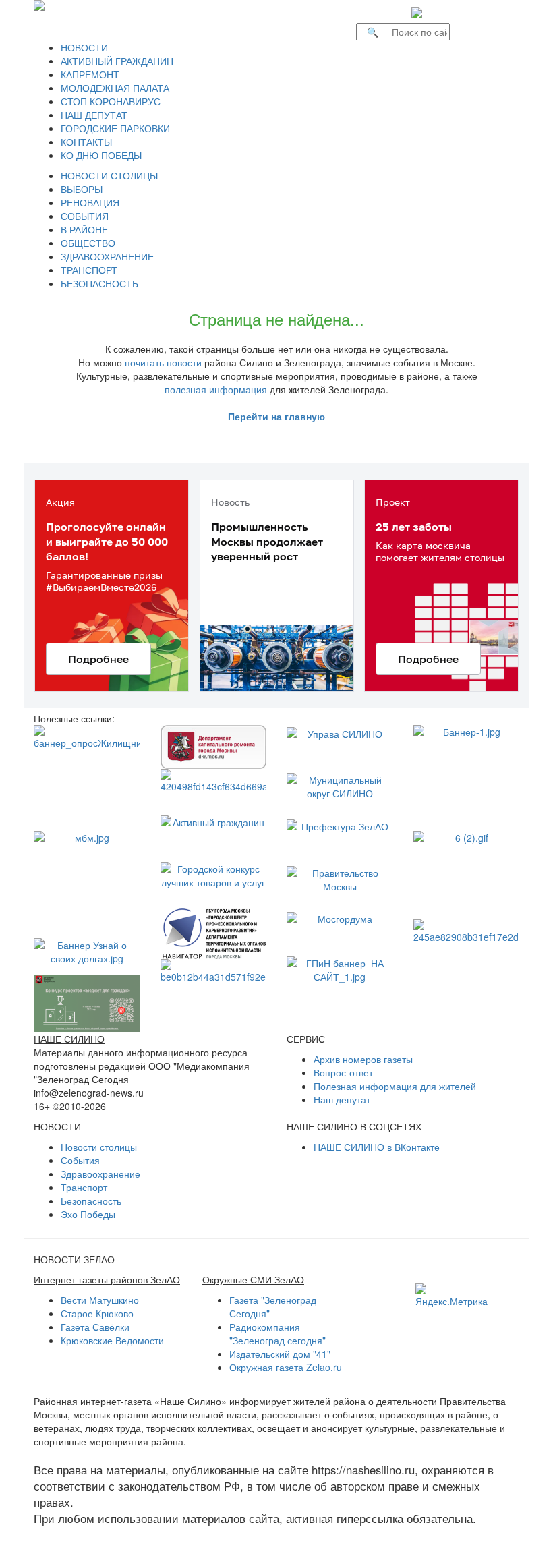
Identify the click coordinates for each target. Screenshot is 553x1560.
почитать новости (163, 362)
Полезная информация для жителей (395, 1086)
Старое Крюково (97, 1313)
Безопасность (91, 1200)
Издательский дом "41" (279, 1353)
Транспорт (84, 1187)
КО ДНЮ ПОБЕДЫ (101, 155)
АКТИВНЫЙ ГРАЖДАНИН (117, 60)
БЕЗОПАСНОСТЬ (99, 283)
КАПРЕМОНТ (90, 74)
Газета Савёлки (95, 1326)
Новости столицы (99, 1146)
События (80, 1160)
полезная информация (216, 389)
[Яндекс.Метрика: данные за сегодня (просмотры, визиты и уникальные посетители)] (451, 1295)
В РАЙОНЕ (84, 229)
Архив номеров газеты (363, 1059)
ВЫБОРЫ (82, 189)
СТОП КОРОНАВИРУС (111, 101)
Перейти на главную (276, 416)
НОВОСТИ (84, 47)
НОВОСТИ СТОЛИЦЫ (109, 175)
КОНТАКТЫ (86, 141)
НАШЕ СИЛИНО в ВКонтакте (377, 1146)
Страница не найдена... (276, 318)
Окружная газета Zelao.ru (285, 1367)
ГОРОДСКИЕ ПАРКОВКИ (115, 128)
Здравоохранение (100, 1173)
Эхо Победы (88, 1214)
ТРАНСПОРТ (89, 270)
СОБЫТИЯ (85, 216)
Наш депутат (342, 1099)
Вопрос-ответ (343, 1072)
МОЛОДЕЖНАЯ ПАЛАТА (115, 87)
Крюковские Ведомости (112, 1340)
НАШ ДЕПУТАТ (94, 114)
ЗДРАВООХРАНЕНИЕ (107, 256)
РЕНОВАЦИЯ (90, 202)
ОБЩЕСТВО (88, 243)
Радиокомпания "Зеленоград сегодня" (277, 1333)
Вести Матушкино (100, 1299)
